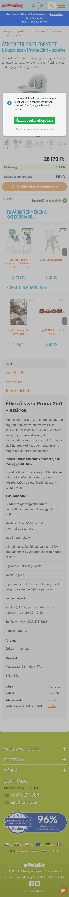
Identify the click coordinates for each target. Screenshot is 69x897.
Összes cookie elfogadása (34, 120)
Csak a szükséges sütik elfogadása (34, 129)
